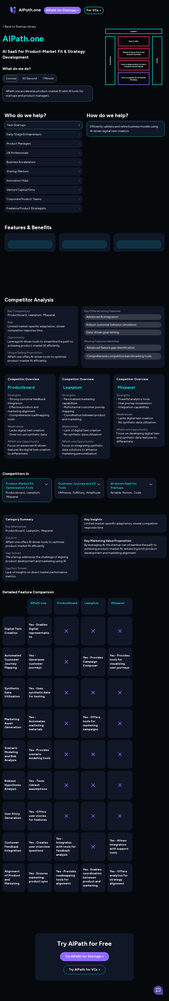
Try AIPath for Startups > (84, 956)
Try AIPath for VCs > (84, 969)
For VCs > (94, 10)
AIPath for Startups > (62, 10)
